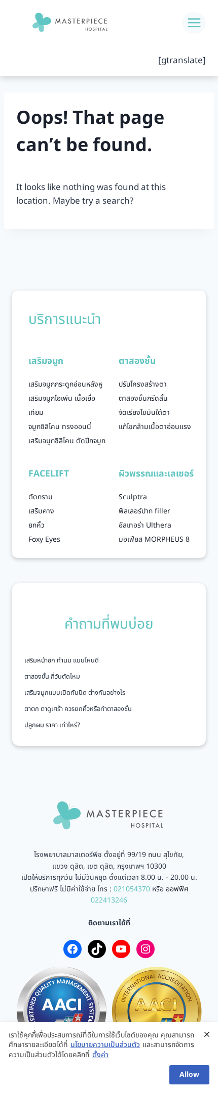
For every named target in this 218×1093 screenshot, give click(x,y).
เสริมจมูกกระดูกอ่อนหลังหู (65, 384)
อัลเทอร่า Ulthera (145, 525)
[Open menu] (194, 22)
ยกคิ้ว (36, 525)
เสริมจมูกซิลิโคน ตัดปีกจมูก (66, 441)
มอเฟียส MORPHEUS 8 (154, 539)
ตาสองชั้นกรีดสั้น (143, 398)
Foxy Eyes (44, 539)
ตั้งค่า (100, 1055)
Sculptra (133, 497)
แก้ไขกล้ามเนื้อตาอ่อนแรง (155, 426)
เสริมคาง (41, 511)
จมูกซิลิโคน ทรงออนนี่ (59, 426)
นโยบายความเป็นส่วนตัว (105, 1045)
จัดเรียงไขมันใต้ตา (144, 412)
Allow (189, 1074)
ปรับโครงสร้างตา (143, 384)
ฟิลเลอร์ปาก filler (144, 511)
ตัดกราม (40, 497)
